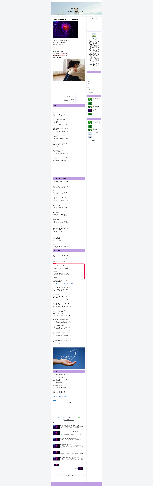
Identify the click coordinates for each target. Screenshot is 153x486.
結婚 (88, 87)
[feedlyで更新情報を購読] (93, 67)
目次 (67, 96)
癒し (88, 85)
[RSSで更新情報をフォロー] (94, 67)
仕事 (88, 77)
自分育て (88, 89)
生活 (88, 83)
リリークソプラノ (94, 38)
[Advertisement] (69, 88)
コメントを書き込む (69, 475)
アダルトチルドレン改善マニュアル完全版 (59, 396)
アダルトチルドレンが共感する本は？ (69, 99)
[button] (69, 420)
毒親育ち (88, 81)
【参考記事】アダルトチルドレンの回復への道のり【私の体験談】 (63, 283)
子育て (88, 79)
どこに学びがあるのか (67, 100)
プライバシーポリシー (56, 477)
